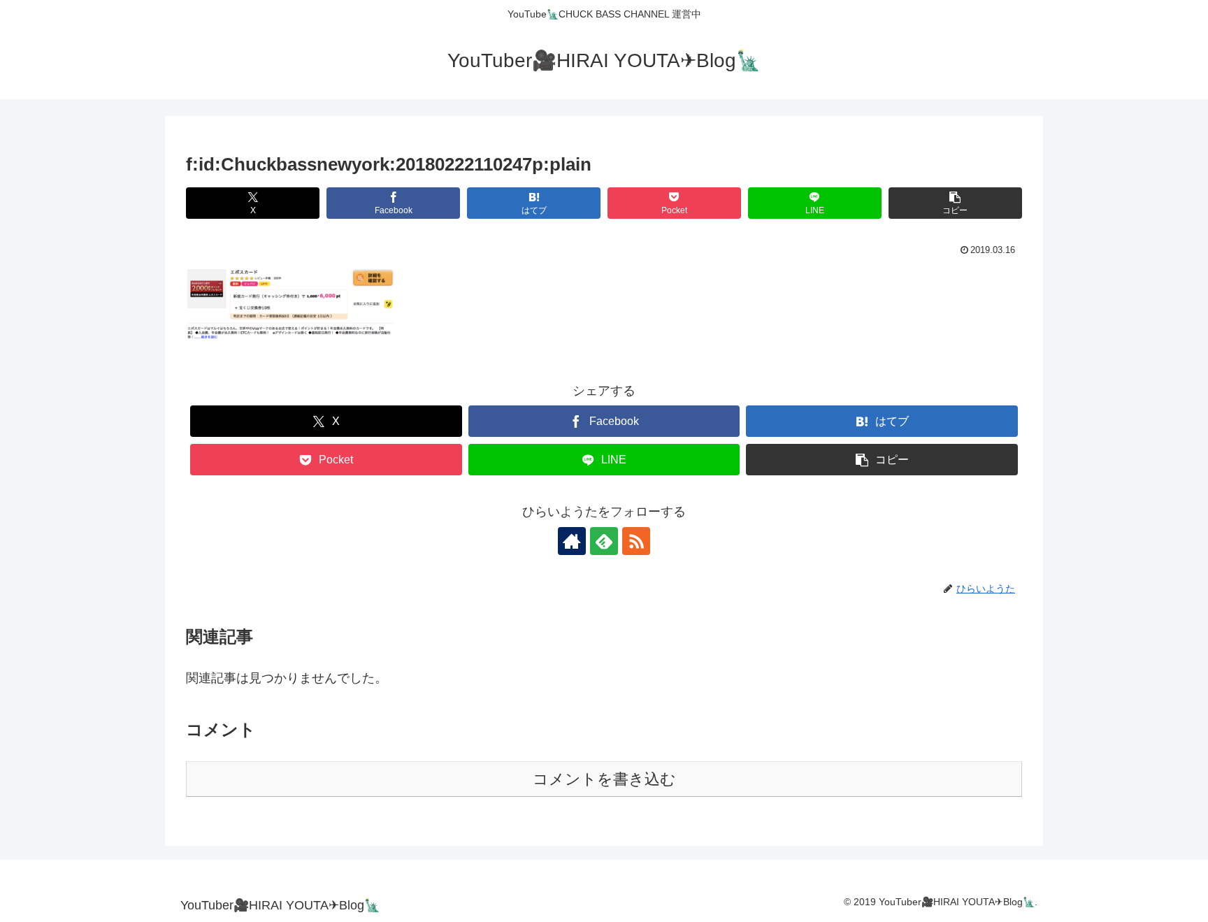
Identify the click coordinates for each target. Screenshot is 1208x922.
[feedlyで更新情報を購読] (604, 541)
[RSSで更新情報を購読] (636, 541)
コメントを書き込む (604, 779)
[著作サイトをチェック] (572, 541)
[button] (955, 203)
